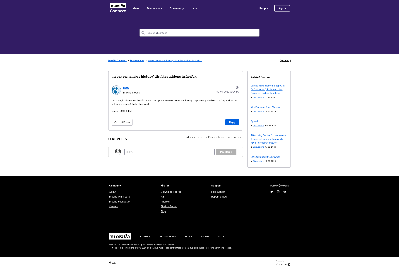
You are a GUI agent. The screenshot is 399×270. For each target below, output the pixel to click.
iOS (163, 196)
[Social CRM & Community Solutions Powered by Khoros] (283, 263)
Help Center (218, 191)
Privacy (188, 236)
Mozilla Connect (118, 8)
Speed (254, 121)
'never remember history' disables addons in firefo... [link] (175, 60)
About (112, 191)
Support (264, 8)
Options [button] (284, 60)
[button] (115, 122)
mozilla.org (145, 236)
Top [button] (114, 262)
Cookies (205, 236)
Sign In (282, 8)
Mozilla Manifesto (119, 196)
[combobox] (199, 33)
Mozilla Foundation (120, 201)
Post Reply (226, 152)
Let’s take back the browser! (266, 157)
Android (165, 201)
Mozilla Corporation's (123, 245)
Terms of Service (168, 236)
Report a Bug (219, 196)
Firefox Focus (169, 206)
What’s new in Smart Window (266, 107)
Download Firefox (171, 191)
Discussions (154, 8)
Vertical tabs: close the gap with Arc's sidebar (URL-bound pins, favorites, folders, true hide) (268, 89)
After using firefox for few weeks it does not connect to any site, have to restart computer (268, 139)
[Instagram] (278, 191)
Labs (194, 8)
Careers (113, 206)
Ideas (135, 8)
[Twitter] (271, 191)
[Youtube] (284, 191)
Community (177, 8)
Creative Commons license (218, 248)
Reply (232, 122)
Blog (163, 211)
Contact (222, 236)
